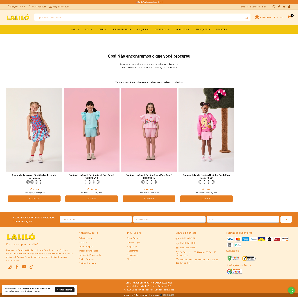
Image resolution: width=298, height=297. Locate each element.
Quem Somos (133, 238)
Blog (264, 6)
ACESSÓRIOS (161, 29)
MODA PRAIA (181, 29)
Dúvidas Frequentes (88, 263)
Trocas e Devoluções (88, 250)
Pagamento (132, 250)
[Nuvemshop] (136, 295)
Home (242, 6)
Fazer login (279, 17)
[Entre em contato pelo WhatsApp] (167, 295)
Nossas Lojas (133, 242)
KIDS (87, 29)
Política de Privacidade (90, 255)
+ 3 (213, 182)
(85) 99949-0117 (18, 6)
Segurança (132, 246)
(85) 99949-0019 (39, 6)
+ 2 (40, 182)
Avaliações (132, 255)
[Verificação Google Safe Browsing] (233, 258)
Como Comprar (86, 246)
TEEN (101, 29)
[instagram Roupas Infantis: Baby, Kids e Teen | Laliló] (273, 6)
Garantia (83, 242)
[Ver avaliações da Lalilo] (234, 272)
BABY (73, 29)
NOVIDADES (221, 29)
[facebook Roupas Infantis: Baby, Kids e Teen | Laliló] (278, 6)
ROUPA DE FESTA (120, 29)
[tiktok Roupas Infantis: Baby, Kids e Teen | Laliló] (289, 6)
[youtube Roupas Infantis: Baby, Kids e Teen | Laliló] (284, 6)
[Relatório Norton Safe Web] (249, 258)
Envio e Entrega (86, 259)
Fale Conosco (253, 6)
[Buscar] (246, 17)
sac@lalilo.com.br (61, 6)
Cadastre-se (265, 17)
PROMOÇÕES (201, 29)
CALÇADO (141, 29)
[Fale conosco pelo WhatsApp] (291, 290)
